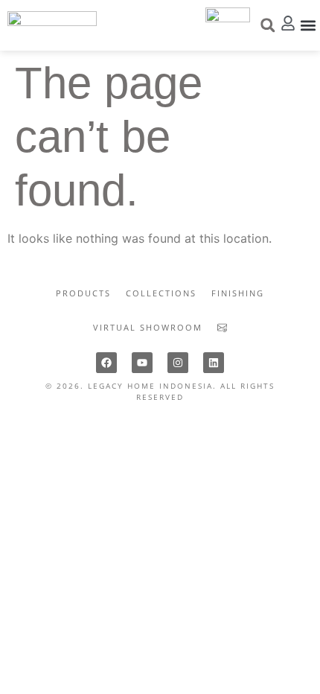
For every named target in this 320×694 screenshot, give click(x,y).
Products (83, 293)
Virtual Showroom (147, 327)
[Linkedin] (213, 362)
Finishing (237, 293)
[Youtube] (142, 362)
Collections (161, 293)
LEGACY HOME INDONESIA (150, 386)
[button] (307, 25)
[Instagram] (177, 362)
